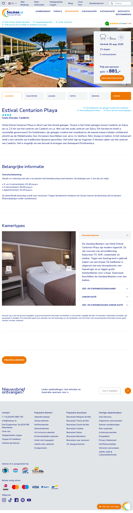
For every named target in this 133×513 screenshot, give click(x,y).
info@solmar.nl (9, 420)
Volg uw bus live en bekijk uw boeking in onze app (25, 24)
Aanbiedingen (43, 11)
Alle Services (105, 416)
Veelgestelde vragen (56, 3)
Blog (70, 3)
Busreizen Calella (74, 428)
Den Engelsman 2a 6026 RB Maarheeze (15, 426)
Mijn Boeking (24, 3)
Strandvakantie (41, 428)
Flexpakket (104, 436)
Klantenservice (96, 3)
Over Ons (80, 3)
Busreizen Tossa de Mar (77, 420)
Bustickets (124, 11)
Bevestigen (128, 390)
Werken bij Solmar (11, 443)
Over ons (6, 431)
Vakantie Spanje (42, 416)
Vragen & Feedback (11, 439)
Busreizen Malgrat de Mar (78, 416)
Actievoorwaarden (108, 432)
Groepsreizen (40, 448)
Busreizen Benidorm (76, 436)
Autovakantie (107, 11)
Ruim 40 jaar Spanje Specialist (17, 22)
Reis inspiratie (105, 428)
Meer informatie (39, 3)
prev (6, 57)
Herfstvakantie (41, 424)
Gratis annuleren (65, 22)
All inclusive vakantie (44, 432)
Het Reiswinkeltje (107, 444)
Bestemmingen (123, 14)
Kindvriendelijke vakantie (46, 436)
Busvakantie (72, 11)
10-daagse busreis (75, 444)
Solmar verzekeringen (109, 424)
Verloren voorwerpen (109, 448)
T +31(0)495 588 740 (12, 416)
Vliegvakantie (89, 11)
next (86, 57)
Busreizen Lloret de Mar (77, 424)
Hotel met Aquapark (44, 440)
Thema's (57, 11)
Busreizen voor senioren (77, 440)
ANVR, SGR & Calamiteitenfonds (108, 453)
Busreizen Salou (74, 432)
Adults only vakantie (44, 444)
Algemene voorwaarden (110, 420)
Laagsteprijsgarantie (44, 22)
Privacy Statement (107, 440)
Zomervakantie (41, 420)
